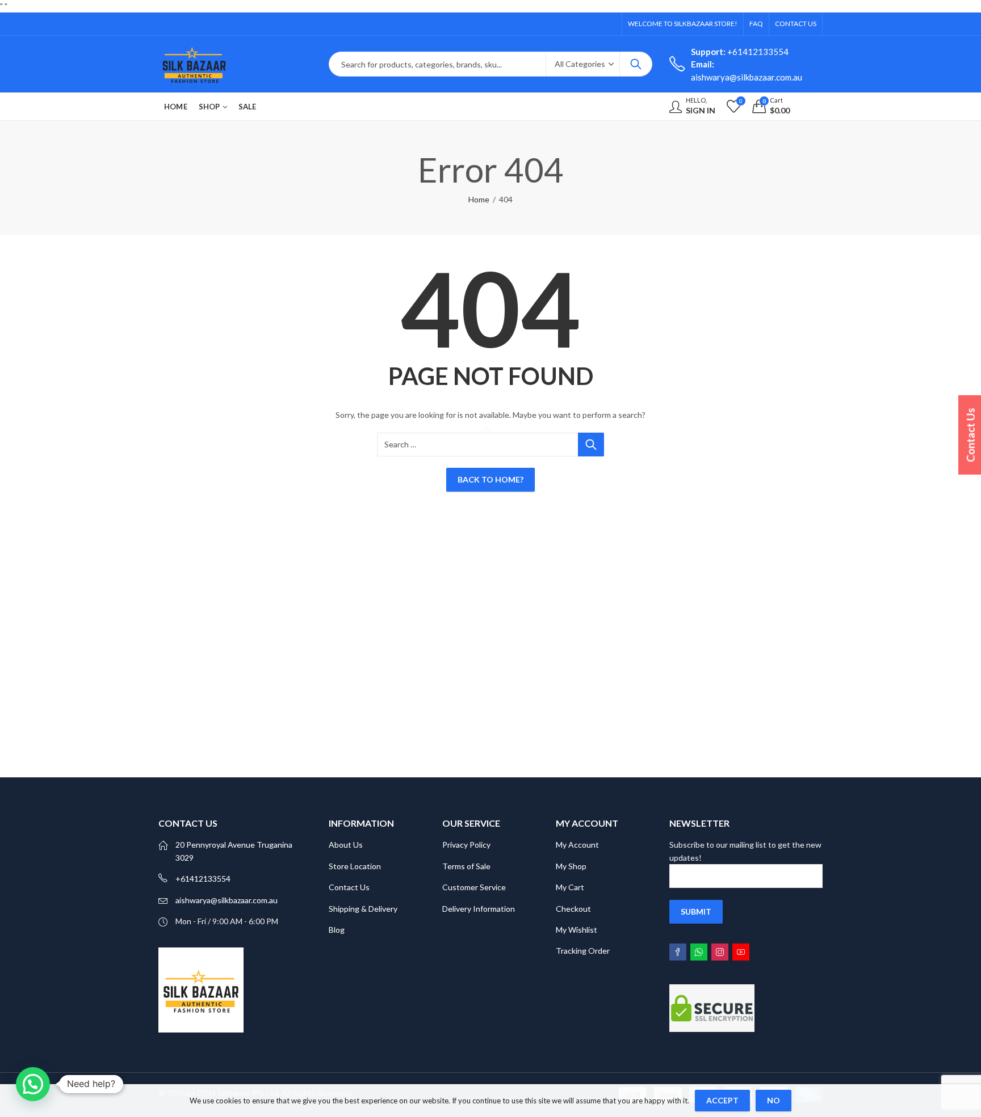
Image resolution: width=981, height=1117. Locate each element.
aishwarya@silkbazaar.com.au (226, 900)
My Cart (570, 887)
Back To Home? (490, 479)
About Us (346, 844)
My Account (577, 844)
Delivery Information (478, 908)
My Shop (571, 866)
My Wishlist (576, 929)
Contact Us (349, 887)
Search (635, 64)
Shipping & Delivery (363, 908)
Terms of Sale (466, 866)
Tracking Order (583, 950)
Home (478, 199)
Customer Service (474, 887)
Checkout (573, 908)
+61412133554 (740, 51)
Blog (337, 929)
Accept (722, 1100)
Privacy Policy (466, 844)
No (773, 1100)
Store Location (355, 866)
